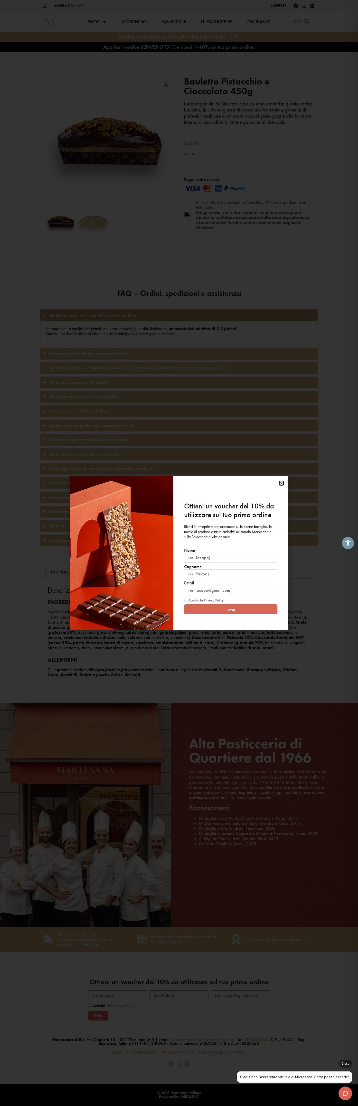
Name (189, 550)
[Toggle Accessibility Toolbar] (348, 543)
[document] (179, 553)
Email (189, 583)
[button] (281, 483)
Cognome (193, 566)
